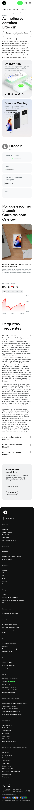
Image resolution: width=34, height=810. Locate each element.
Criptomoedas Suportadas (10, 597)
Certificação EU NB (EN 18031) (11, 711)
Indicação (5, 646)
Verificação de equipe (8, 692)
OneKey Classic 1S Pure (9, 535)
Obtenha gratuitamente (15, 75)
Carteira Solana (6, 730)
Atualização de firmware (9, 668)
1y (21, 291)
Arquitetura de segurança (10, 630)
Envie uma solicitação (8, 665)
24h (4, 291)
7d (8, 291)
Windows (5, 573)
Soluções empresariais (9, 643)
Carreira (4, 681)
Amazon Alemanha (8, 559)
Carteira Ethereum (7, 728)
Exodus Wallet (6, 774)
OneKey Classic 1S (7, 532)
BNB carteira (6, 739)
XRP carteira (6, 733)
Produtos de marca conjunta (10, 649)
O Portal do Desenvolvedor (10, 613)
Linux (3, 584)
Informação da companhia (10, 678)
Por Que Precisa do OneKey (10, 627)
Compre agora (12, 112)
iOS (3, 575)
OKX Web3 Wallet (7, 769)
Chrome (4, 581)
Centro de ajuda (7, 662)
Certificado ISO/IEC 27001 (10, 709)
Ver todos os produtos (9, 540)
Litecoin (24, 9)
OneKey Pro (5, 529)
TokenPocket (6, 763)
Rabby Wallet (6, 758)
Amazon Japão (6, 554)
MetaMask (5, 752)
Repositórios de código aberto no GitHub (14, 703)
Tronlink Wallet (6, 760)
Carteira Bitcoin (7, 725)
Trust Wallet (5, 777)
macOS (4, 570)
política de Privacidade (9, 687)
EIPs (3, 603)
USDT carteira (6, 736)
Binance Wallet (6, 766)
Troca (4, 594)
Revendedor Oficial (8, 651)
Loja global (5, 551)
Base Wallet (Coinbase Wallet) (11, 771)
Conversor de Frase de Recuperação (13, 600)
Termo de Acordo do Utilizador (11, 690)
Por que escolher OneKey (9, 624)
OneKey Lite (6, 537)
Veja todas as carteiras (9, 741)
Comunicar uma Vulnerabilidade (12, 714)
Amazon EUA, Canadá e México (11, 556)
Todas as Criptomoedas (10, 9)
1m (13, 291)
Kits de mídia (6, 684)
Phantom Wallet (7, 755)
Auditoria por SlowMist (9, 706)
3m (17, 291)
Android (4, 578)
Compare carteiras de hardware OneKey (17, 34)
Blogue (4, 632)
